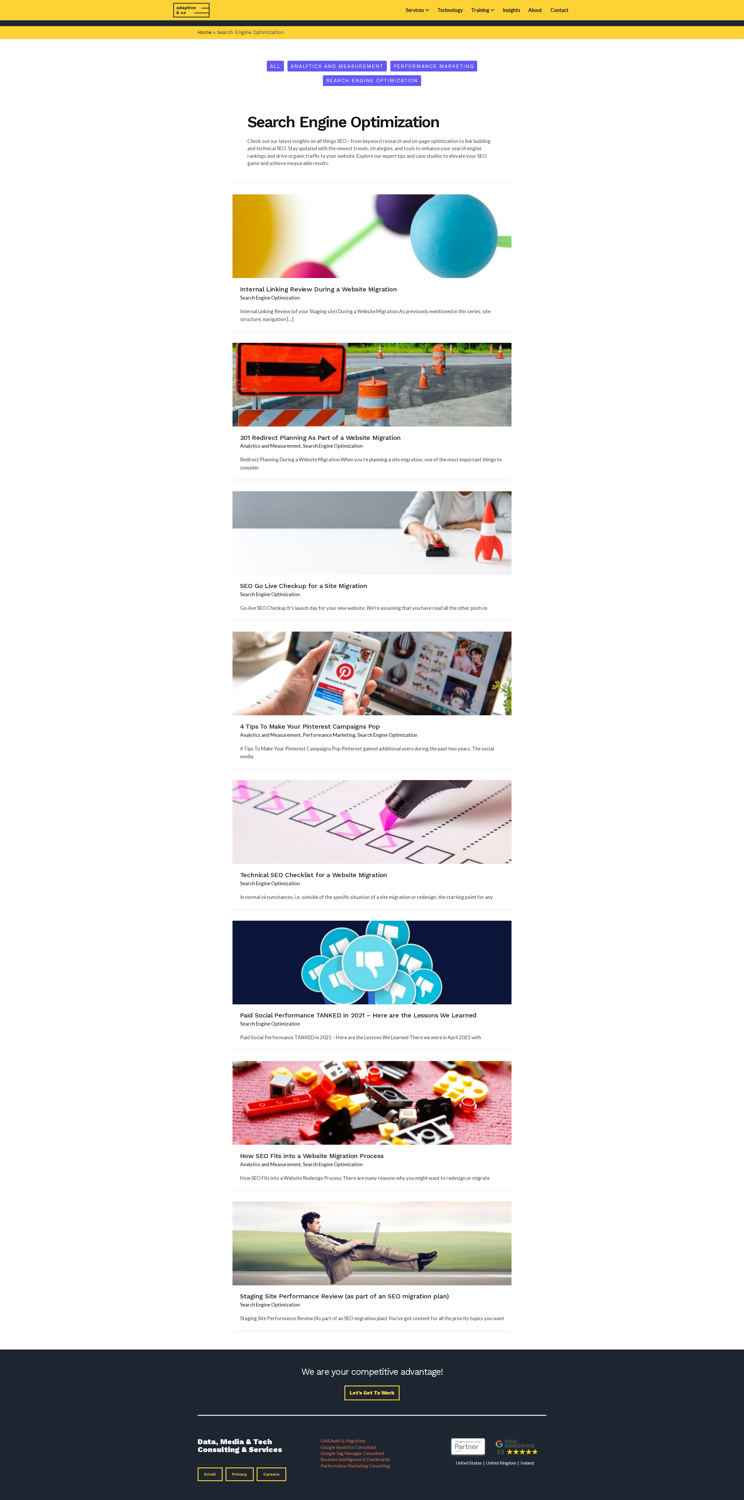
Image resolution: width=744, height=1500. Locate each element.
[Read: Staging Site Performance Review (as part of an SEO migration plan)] (372, 1243)
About (535, 10)
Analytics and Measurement (337, 66)
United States (469, 1462)
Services (415, 10)
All (275, 66)
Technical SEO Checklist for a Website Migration (313, 875)
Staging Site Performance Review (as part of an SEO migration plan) (344, 1296)
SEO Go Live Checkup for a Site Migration (303, 585)
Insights (511, 10)
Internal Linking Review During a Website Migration (318, 289)
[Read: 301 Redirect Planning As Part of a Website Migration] (372, 384)
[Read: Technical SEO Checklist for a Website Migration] (372, 821)
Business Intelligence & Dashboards (355, 1459)
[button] (372, 1393)
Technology (450, 10)
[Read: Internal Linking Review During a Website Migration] (372, 236)
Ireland (527, 1462)
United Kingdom (501, 1462)
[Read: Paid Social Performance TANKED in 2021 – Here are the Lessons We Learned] (372, 962)
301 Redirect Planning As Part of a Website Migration (320, 437)
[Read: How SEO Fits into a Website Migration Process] (372, 1102)
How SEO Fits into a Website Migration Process (312, 1156)
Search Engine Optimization (372, 80)
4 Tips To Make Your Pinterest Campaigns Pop (310, 726)
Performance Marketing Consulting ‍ (355, 1465)
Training (480, 10)
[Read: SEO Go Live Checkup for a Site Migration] (372, 532)
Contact (559, 10)
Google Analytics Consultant (348, 1447)
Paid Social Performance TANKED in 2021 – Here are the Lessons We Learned (358, 1015)
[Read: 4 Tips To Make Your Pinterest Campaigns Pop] (372, 673)
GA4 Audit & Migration (343, 1440)
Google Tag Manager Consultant (352, 1453)
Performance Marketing (434, 66)
